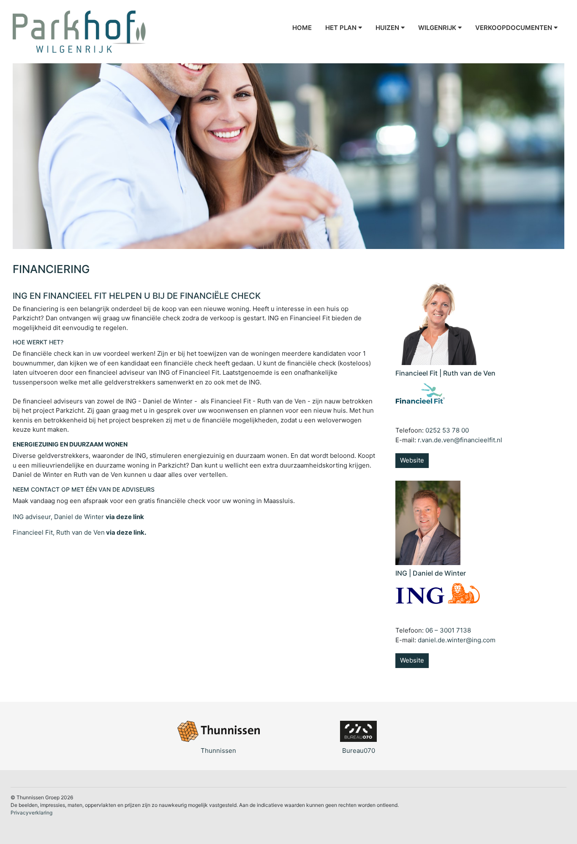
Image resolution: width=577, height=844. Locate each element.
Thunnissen (218, 751)
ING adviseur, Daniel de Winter (78, 517)
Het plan (341, 28)
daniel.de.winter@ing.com (456, 640)
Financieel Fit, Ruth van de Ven (79, 532)
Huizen (388, 28)
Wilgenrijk (438, 28)
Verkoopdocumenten (514, 28)
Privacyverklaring (31, 812)
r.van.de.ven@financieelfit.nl (460, 440)
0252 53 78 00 (447, 430)
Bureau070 (358, 751)
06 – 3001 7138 (448, 630)
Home (302, 28)
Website (412, 460)
